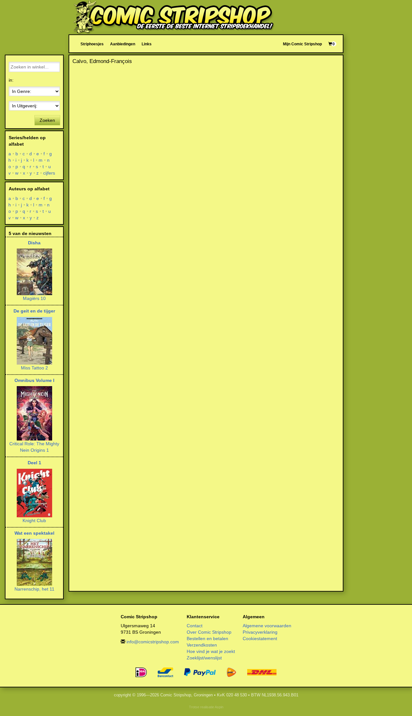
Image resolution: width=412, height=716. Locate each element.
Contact (194, 625)
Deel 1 (34, 462)
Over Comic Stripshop (209, 632)
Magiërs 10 (34, 298)
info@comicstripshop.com (152, 641)
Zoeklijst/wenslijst (204, 657)
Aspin (219, 707)
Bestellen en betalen (207, 638)
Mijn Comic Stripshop (302, 44)
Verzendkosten (202, 645)
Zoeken (47, 120)
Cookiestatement (260, 638)
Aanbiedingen (122, 44)
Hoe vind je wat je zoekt (211, 651)
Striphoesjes (92, 44)
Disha (34, 242)
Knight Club (34, 520)
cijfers (49, 173)
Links (147, 44)
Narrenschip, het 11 (34, 589)
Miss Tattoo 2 (34, 367)
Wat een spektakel (34, 533)
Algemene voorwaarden (267, 625)
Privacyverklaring (260, 632)
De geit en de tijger (34, 310)
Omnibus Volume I (34, 380)
